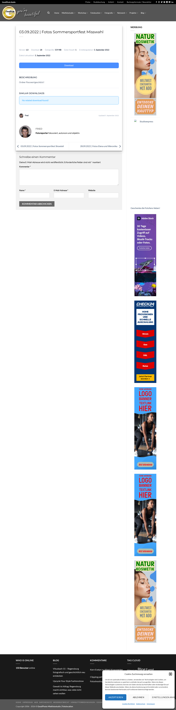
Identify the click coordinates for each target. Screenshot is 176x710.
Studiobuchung (99, 2)
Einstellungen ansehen (162, 697)
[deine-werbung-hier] (145, 428)
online (25, 667)
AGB (36, 702)
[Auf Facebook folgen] (156, 2)
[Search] (48, 13)
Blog (142, 13)
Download (68, 65)
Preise (87, 2)
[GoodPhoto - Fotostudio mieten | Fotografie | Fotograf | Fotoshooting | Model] (22, 13)
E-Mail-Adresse (61, 190)
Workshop (82, 13)
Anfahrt (111, 2)
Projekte (133, 13)
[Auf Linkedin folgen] (167, 2)
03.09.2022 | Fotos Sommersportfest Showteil (42, 146)
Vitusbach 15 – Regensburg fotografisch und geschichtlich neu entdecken (69, 672)
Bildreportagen (132, 670)
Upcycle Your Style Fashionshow (68, 681)
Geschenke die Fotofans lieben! (145, 208)
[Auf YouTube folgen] (169, 2)
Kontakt (120, 2)
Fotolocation (95, 13)
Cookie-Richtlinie (128, 704)
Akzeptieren (115, 697)
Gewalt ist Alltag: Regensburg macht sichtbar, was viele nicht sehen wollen (67, 690)
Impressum (151, 704)
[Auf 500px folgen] (172, 2)
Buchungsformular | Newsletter (139, 2)
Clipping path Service (100, 677)
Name (22, 190)
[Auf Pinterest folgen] (164, 2)
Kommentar (25, 166)
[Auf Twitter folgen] (162, 2)
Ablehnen (138, 697)
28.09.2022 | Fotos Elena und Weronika (99, 146)
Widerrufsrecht (61, 702)
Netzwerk (121, 13)
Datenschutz (140, 704)
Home (56, 13)
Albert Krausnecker (114, 669)
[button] (170, 674)
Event (150, 669)
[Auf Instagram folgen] (159, 2)
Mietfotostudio (67, 13)
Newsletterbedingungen (83, 702)
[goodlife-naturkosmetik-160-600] (145, 74)
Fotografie (109, 13)
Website (91, 190)
